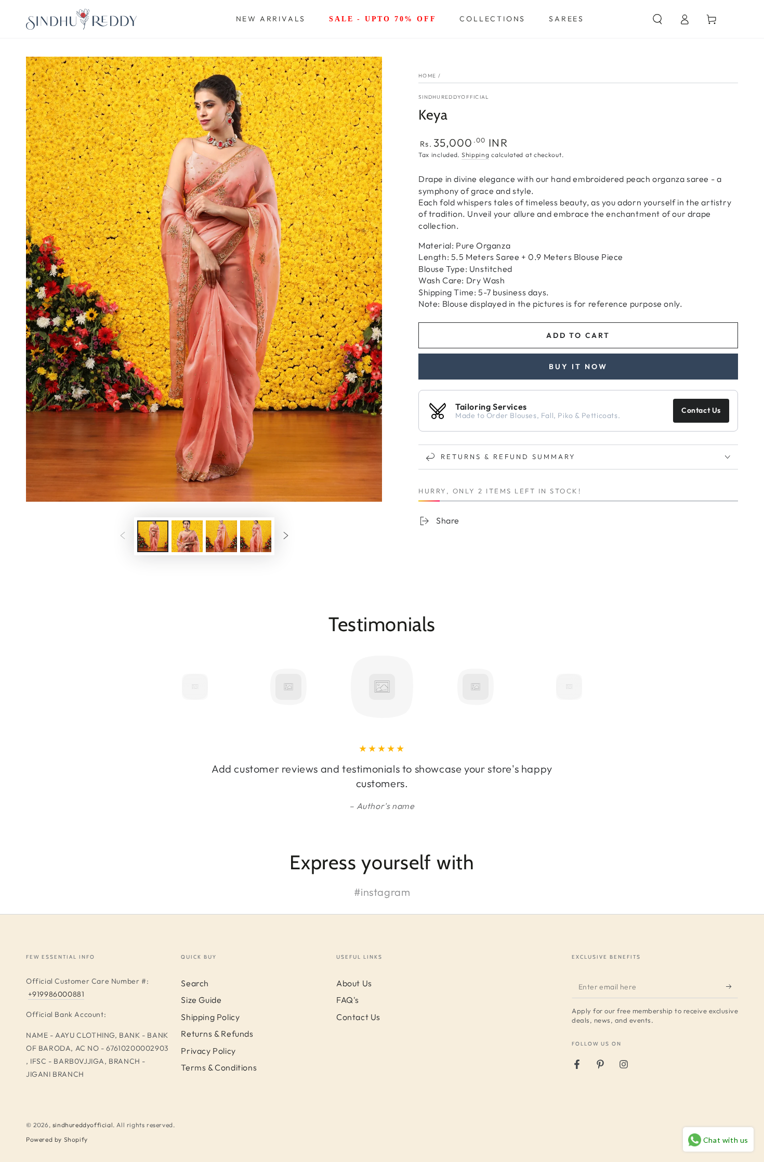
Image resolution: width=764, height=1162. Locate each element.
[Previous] (171, 686)
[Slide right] (285, 536)
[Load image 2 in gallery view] (187, 536)
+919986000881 (56, 994)
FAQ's (347, 1000)
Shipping (476, 155)
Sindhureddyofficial (454, 97)
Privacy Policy (208, 1051)
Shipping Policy (210, 1017)
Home (427, 75)
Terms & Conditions (219, 1067)
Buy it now (578, 366)
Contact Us (701, 410)
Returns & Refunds (217, 1033)
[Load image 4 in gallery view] (255, 536)
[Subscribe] (732, 986)
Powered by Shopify (57, 1139)
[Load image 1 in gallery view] (152, 536)
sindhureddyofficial (82, 1125)
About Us (354, 983)
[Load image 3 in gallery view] (221, 536)
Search (195, 983)
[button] (657, 19)
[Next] (592, 686)
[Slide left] (122, 536)
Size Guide (201, 1000)
